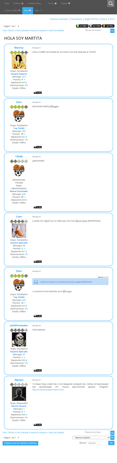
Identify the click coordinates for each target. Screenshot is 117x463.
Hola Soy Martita (56, 30)
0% (26, 85)
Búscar (104, 19)
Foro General (22, 30)
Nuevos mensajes (59, 19)
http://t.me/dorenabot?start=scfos (48, 389)
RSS (111, 19)
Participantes (76, 19)
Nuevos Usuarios (38, 30)
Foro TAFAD (8, 30)
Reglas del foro (92, 19)
